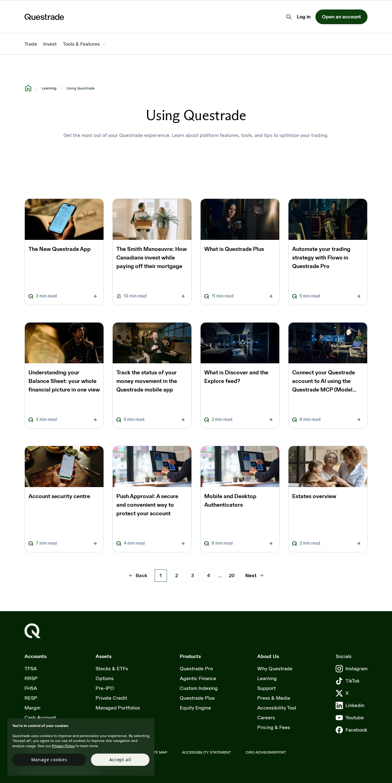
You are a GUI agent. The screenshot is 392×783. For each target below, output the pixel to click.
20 (232, 575)
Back (141, 575)
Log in (304, 17)
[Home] (28, 88)
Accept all (120, 759)
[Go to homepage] (32, 630)
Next (251, 575)
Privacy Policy (63, 746)
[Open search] (288, 16)
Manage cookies (49, 759)
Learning (49, 88)
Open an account (341, 17)
